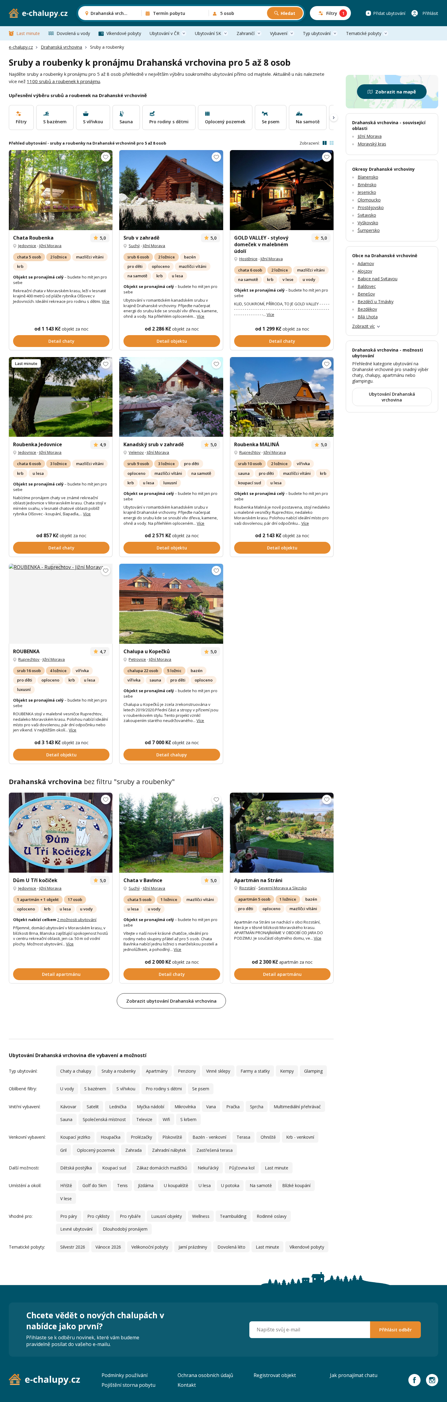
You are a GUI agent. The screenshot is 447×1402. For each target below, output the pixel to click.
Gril (63, 1150)
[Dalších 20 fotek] (282, 833)
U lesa (205, 1185)
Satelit (93, 1106)
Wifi (166, 1119)
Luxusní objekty (166, 1216)
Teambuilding (233, 1216)
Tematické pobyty (363, 33)
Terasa (243, 1137)
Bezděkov (367, 309)
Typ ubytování (317, 33)
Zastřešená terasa (214, 1150)
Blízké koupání (296, 1185)
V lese (66, 1198)
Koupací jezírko (75, 1137)
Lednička (117, 1106)
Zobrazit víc (363, 326)
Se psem (200, 1089)
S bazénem (95, 1089)
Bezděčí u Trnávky (375, 301)
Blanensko (368, 177)
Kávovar (68, 1106)
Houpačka (110, 1137)
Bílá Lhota (368, 317)
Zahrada (133, 1150)
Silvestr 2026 (72, 1247)
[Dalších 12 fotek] (61, 397)
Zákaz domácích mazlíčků (162, 1168)
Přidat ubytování (389, 13)
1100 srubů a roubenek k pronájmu (63, 81)
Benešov (366, 294)
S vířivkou (125, 1089)
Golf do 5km (94, 1185)
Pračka (233, 1106)
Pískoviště (172, 1137)
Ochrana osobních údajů (205, 1375)
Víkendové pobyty (123, 33)
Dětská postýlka (76, 1168)
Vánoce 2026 (108, 1247)
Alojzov (365, 271)
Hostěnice (248, 258)
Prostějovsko (371, 207)
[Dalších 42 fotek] (282, 190)
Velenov (136, 452)
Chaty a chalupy (75, 1071)
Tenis (122, 1185)
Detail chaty (61, 341)
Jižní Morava (50, 245)
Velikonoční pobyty (149, 1247)
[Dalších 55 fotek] (171, 397)
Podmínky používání (124, 1375)
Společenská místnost (104, 1119)
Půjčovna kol (242, 1168)
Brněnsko (367, 185)
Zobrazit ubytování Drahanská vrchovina (171, 1001)
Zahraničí (246, 33)
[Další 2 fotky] (61, 190)
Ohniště (268, 1137)
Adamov (366, 263)
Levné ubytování (76, 1229)
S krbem (188, 1119)
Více (105, 301)
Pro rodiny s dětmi (164, 1089)
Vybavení (278, 33)
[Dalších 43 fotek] (61, 604)
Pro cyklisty (98, 1216)
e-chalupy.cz (21, 47)
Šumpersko (369, 230)
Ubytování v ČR (164, 33)
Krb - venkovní (300, 1137)
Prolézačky (141, 1137)
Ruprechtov (250, 452)
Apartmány (157, 1071)
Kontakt (187, 1385)
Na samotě (261, 1185)
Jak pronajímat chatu (353, 1375)
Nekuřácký (208, 1168)
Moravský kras (372, 144)
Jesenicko (367, 192)
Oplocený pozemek (96, 1150)
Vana (211, 1106)
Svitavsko (367, 215)
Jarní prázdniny (192, 1247)
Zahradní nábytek (169, 1150)
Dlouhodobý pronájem (125, 1229)
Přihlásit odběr (395, 1330)
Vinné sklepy (218, 1071)
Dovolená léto (231, 1247)
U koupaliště (176, 1185)
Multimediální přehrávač (297, 1106)
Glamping (313, 1071)
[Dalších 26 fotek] (282, 397)
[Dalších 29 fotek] (61, 833)
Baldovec (367, 286)
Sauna (66, 1119)
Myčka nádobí (150, 1106)
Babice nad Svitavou (377, 279)
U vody (67, 1089)
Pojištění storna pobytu (128, 1385)
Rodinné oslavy (271, 1216)
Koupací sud (114, 1168)
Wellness (201, 1216)
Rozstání (247, 888)
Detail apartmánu (61, 974)
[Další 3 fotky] (171, 833)
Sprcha (256, 1106)
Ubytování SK (208, 33)
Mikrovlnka (185, 1106)
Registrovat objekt (275, 1375)
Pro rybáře (130, 1216)
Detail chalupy (171, 755)
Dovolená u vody (73, 33)
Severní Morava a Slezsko (282, 888)
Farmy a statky (255, 1071)
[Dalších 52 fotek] (171, 190)
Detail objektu (172, 341)
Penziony (187, 1071)
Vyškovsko (368, 223)
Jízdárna (146, 1185)
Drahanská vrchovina (61, 47)
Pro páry (68, 1216)
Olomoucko (369, 200)
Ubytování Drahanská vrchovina (392, 397)
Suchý (134, 245)
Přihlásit (430, 13)
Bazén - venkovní (209, 1137)
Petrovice (137, 659)
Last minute (28, 33)
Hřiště (66, 1185)
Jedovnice (27, 245)
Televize (144, 1119)
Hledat (288, 13)
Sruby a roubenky (119, 1071)
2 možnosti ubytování (76, 919)
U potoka (230, 1185)
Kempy (287, 1071)
